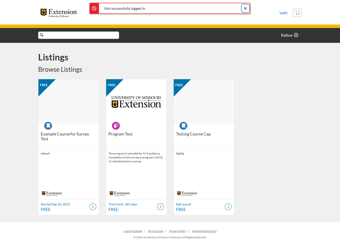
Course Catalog (133, 231)
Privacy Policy (177, 231)
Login (283, 12)
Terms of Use (155, 231)
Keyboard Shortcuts (204, 231)
